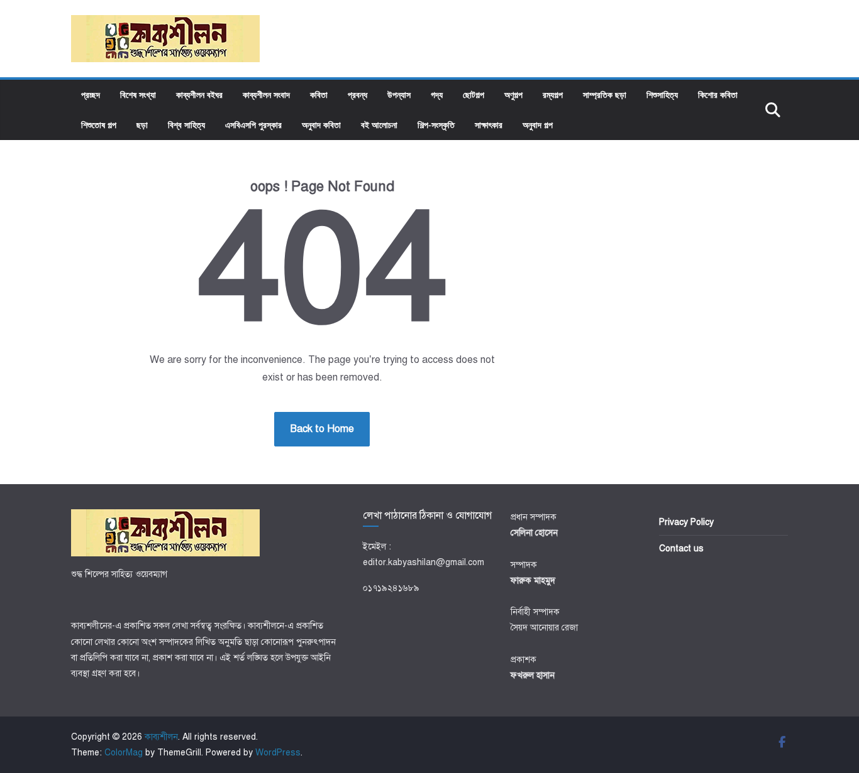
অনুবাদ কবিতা (321, 125)
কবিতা (319, 94)
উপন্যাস (399, 94)
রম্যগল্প (553, 94)
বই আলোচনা (379, 125)
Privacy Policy (686, 522)
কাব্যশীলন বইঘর (199, 94)
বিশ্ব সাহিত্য (186, 125)
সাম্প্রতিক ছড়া (604, 94)
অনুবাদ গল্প (538, 125)
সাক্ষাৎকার (488, 125)
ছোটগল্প (473, 94)
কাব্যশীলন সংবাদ (266, 94)
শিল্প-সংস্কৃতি (436, 125)
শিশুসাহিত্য (662, 94)
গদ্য (437, 94)
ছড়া (142, 125)
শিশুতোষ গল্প (98, 125)
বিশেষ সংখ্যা (138, 94)
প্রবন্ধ (357, 94)
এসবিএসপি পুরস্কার (253, 125)
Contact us (681, 548)
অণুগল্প (513, 94)
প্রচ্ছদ (90, 94)
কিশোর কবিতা (718, 94)
